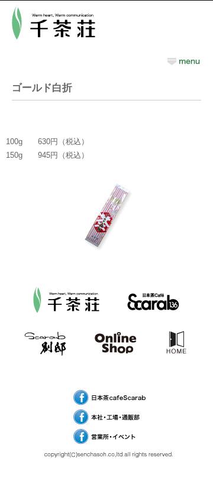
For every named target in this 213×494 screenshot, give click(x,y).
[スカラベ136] (153, 322)
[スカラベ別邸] (45, 364)
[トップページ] (176, 364)
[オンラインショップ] (115, 364)
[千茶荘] (66, 322)
